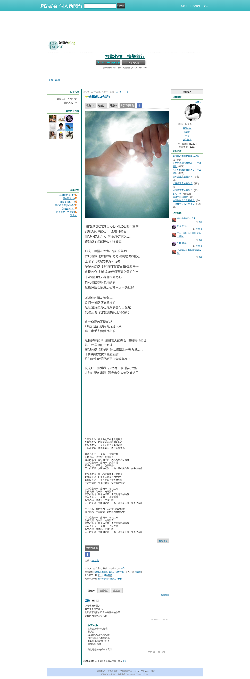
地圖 (187, 136)
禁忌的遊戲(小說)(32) (65, 205)
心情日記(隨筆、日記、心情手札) (109, 572)
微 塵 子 (199, 229)
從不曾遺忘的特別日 (183, 176)
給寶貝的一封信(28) (65, 212)
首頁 (50, 79)
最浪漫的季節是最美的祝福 (186, 156)
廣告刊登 (101, 671)
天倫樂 (138, 572)
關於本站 (187, 128)
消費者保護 (112, 671)
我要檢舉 (163, 541)
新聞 (183, 6)
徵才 (153, 671)
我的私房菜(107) (67, 195)
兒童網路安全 (126, 671)
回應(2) (91, 590)
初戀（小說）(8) (67, 202)
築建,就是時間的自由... (187, 218)
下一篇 (126, 92)
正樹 (88, 600)
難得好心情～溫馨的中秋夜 (110, 578)
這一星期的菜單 (105, 575)
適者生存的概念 (180, 197)
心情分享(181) (68, 208)
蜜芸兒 (95, 560)
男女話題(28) (69, 198)
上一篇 (118, 92)
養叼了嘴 (177, 193)
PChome (196, 6)
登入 (206, 6)
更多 (73, 215)
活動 (57, 79)
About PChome (142, 671)
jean (200, 221)
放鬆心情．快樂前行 (125, 56)
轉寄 (123, 568)
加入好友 (187, 139)
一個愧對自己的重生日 (184, 200)
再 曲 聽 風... (182, 243)
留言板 (187, 132)
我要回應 (165, 595)
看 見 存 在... (182, 226)
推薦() (104, 590)
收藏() (116, 590)
